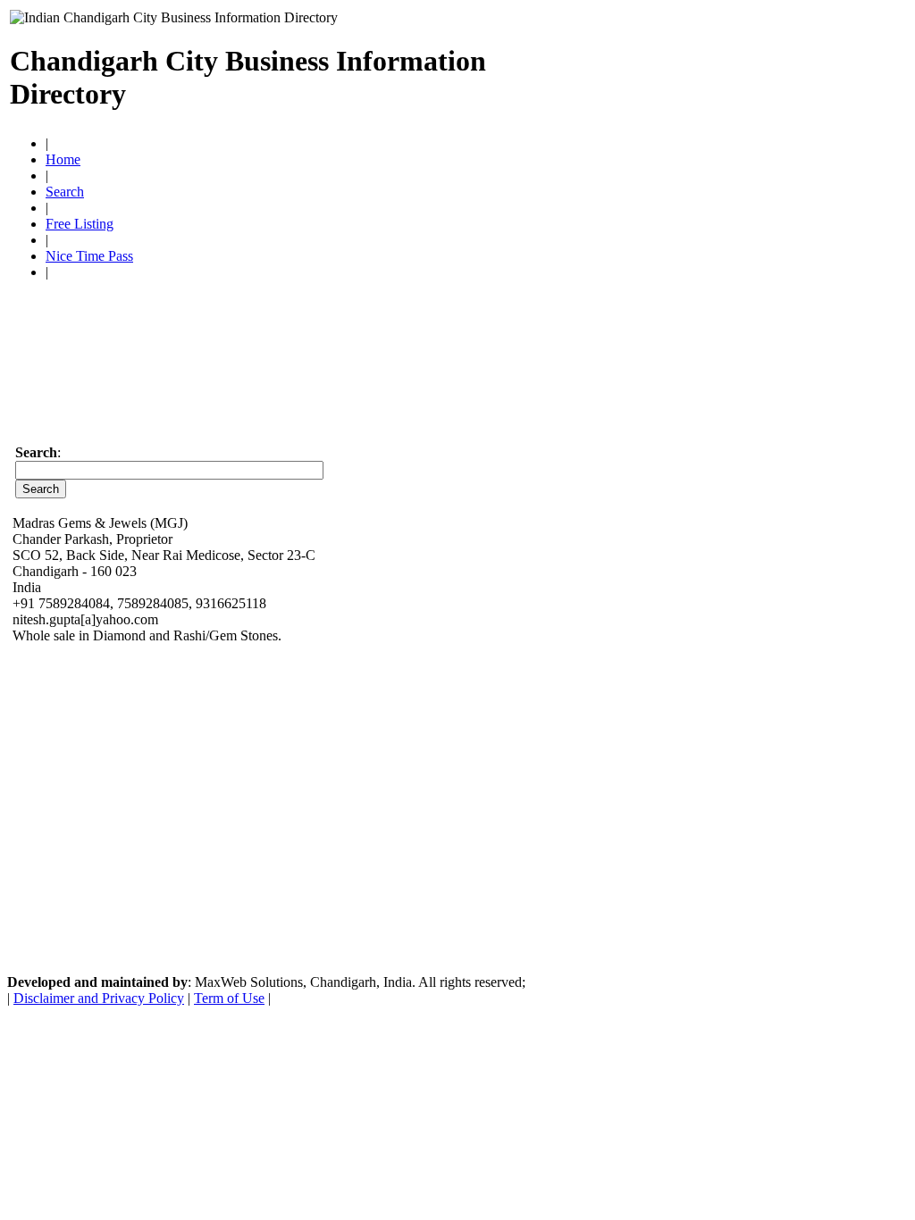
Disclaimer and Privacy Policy (98, 998)
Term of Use (229, 998)
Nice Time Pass (89, 255)
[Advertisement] (696, 69)
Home (63, 159)
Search (65, 191)
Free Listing (79, 223)
